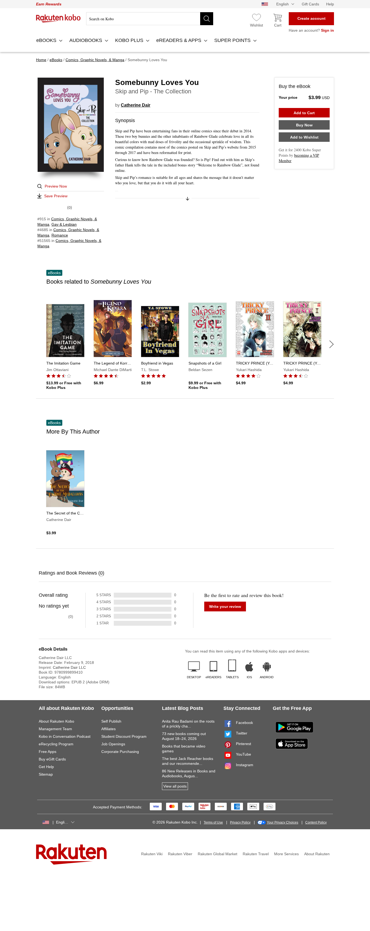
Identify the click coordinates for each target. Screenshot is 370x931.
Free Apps (47, 751)
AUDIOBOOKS (86, 40)
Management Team (55, 729)
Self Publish (111, 721)
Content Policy (316, 822)
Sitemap (46, 774)
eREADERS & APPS (179, 40)
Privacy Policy (240, 822)
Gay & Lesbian (64, 224)
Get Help (46, 767)
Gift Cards (310, 4)
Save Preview (55, 196)
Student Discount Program (124, 736)
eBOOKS (47, 40)
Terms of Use (213, 822)
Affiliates (108, 729)
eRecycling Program (56, 744)
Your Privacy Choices (282, 822)
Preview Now (56, 186)
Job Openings (113, 744)
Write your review (225, 606)
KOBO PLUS (130, 40)
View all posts (175, 786)
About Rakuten (317, 854)
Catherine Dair (135, 105)
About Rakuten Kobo (56, 721)
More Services (286, 854)
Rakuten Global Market (217, 854)
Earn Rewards (48, 4)
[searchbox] (149, 18)
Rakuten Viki (152, 854)
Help (330, 4)
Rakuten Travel (256, 854)
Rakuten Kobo (58, 18)
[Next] (331, 344)
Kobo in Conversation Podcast (64, 736)
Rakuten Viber (180, 854)
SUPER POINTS (233, 40)
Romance (59, 235)
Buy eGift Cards (52, 759)
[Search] (206, 18)
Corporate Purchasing (120, 751)
